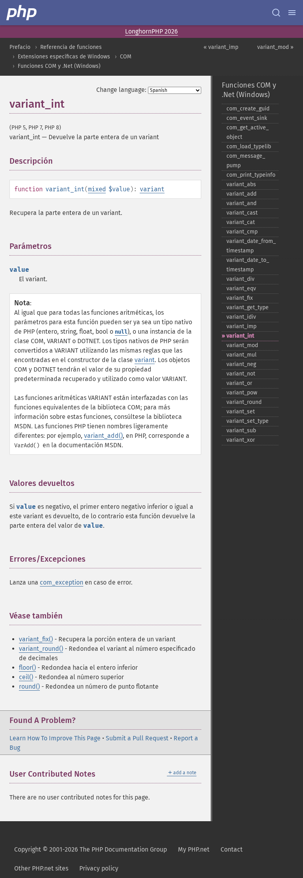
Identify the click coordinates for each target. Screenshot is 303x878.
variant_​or (239, 383)
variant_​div (240, 279)
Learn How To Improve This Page (55, 738)
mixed (97, 189)
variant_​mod (242, 345)
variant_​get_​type (247, 307)
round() (29, 686)
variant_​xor (240, 440)
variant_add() (103, 435)
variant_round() (41, 648)
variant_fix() (36, 639)
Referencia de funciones (71, 47)
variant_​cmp (242, 231)
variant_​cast (242, 212)
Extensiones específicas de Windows (64, 56)
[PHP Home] (22, 12)
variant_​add (241, 194)
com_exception (61, 582)
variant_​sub (241, 430)
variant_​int (240, 336)
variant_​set (240, 411)
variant (152, 189)
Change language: (121, 89)
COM (125, 56)
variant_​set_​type (247, 421)
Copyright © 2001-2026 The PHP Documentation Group (90, 849)
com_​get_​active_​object (247, 132)
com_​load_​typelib (248, 146)
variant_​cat (240, 222)
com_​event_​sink (246, 118)
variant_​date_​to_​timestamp (247, 265)
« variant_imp (221, 47)
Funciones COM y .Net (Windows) (59, 66)
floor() (27, 667)
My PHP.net (193, 849)
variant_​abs (241, 184)
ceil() (26, 677)
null (121, 332)
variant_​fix (239, 298)
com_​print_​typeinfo (250, 175)
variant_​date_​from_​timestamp (251, 246)
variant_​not (240, 373)
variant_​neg (241, 364)
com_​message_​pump (245, 161)
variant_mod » (275, 47)
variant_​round (244, 402)
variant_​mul (241, 354)
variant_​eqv (241, 288)
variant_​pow (241, 392)
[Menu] (292, 13)
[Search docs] (276, 13)
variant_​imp (241, 326)
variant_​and (241, 203)
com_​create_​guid (247, 108)
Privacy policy (98, 868)
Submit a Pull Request (137, 738)
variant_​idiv (241, 317)
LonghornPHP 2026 (151, 31)
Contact (232, 849)
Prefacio (19, 47)
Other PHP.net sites (41, 868)
